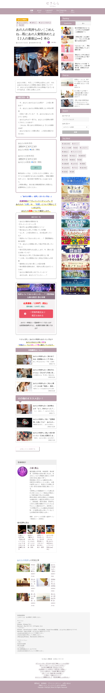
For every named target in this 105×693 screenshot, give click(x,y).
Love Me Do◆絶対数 (46, 667)
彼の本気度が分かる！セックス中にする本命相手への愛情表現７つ (82, 30)
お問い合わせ (67, 683)
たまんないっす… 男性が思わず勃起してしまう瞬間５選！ (82, 48)
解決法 (73, 159)
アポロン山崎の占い (45, 671)
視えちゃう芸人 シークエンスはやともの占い (52, 665)
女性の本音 (67, 144)
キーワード (66, 116)
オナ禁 (65, 159)
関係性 (83, 163)
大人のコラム (68, 23)
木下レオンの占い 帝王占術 (43, 663)
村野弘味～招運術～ (60, 669)
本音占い (73, 155)
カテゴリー (66, 123)
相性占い (66, 151)
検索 (75, 132)
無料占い (34, 23)
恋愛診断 (66, 163)
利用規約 (43, 683)
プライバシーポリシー (54, 683)
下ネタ (76, 167)
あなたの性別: (23, 149)
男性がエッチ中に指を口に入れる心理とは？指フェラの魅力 (82, 57)
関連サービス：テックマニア (47, 685)
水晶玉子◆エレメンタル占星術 (60, 663)
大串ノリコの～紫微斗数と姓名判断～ (52, 673)
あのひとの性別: (24, 162)
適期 (80, 159)
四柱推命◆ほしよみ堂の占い (61, 677)
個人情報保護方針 (38, 184)
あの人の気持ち (22, 20)
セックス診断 (67, 147)
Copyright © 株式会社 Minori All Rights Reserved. (52, 687)
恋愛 (22, 25)
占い (83, 23)
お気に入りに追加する (27, 449)
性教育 (65, 155)
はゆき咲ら (67, 167)
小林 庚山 (53, 42)
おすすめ (75, 163)
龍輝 (72, 171)
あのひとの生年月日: (26, 155)
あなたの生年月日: (25, 143)
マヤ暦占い (47, 675)
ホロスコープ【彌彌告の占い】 (43, 677)
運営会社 (37, 683)
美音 (76, 147)
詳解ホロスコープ (56, 675)
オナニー (76, 144)
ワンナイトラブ (77, 151)
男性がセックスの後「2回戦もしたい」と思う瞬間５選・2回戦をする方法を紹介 (82, 67)
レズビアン (85, 147)
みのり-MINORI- (61, 685)
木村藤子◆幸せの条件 (58, 671)
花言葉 (65, 171)
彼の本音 (84, 167)
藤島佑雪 (82, 155)
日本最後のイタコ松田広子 (46, 669)
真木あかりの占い (58, 667)
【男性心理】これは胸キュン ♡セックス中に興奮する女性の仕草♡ (82, 39)
